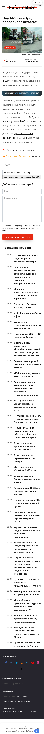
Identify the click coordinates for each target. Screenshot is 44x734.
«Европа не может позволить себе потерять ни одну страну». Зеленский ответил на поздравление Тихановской (27, 566)
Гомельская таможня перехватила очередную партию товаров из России (27, 517)
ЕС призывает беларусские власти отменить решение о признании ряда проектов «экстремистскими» (25, 275)
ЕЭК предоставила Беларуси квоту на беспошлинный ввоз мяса (25, 405)
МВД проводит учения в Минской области (27, 375)
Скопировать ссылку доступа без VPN (21, 177)
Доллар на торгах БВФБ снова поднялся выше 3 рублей (27, 503)
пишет (5, 80)
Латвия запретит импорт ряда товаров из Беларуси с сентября (27, 258)
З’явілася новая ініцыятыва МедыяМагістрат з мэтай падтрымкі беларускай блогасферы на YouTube (27, 349)
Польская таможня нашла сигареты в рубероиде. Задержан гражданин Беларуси (25, 433)
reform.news (11, 61)
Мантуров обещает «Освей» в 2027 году (25, 469)
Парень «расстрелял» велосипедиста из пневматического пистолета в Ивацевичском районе (26, 388)
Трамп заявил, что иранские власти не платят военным (24, 446)
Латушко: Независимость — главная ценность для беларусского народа (27, 419)
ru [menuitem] (35, 2)
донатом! (36, 156)
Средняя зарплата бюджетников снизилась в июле (27, 479)
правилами (22, 696)
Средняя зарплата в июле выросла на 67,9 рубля (28, 644)
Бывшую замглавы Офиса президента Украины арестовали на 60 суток (26, 632)
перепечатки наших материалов (16, 701)
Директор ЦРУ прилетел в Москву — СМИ (27, 306)
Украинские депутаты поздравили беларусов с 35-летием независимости (27, 532)
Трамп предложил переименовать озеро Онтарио (25, 458)
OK (37, 731)
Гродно (7, 165)
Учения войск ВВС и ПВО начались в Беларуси (27, 335)
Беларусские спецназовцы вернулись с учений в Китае (27, 325)
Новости (10, 48)
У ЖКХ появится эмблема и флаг (28, 315)
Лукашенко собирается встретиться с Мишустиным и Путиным (27, 582)
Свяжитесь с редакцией (20, 149)
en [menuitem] (40, 2)
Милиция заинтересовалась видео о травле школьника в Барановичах (27, 294)
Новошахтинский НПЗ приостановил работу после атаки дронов (25, 618)
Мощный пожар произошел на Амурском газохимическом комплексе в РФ (27, 605)
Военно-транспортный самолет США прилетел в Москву (27, 364)
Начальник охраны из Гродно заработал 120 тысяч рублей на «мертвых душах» (26, 547)
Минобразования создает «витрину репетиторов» (27, 593)
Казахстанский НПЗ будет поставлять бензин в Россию (27, 491)
